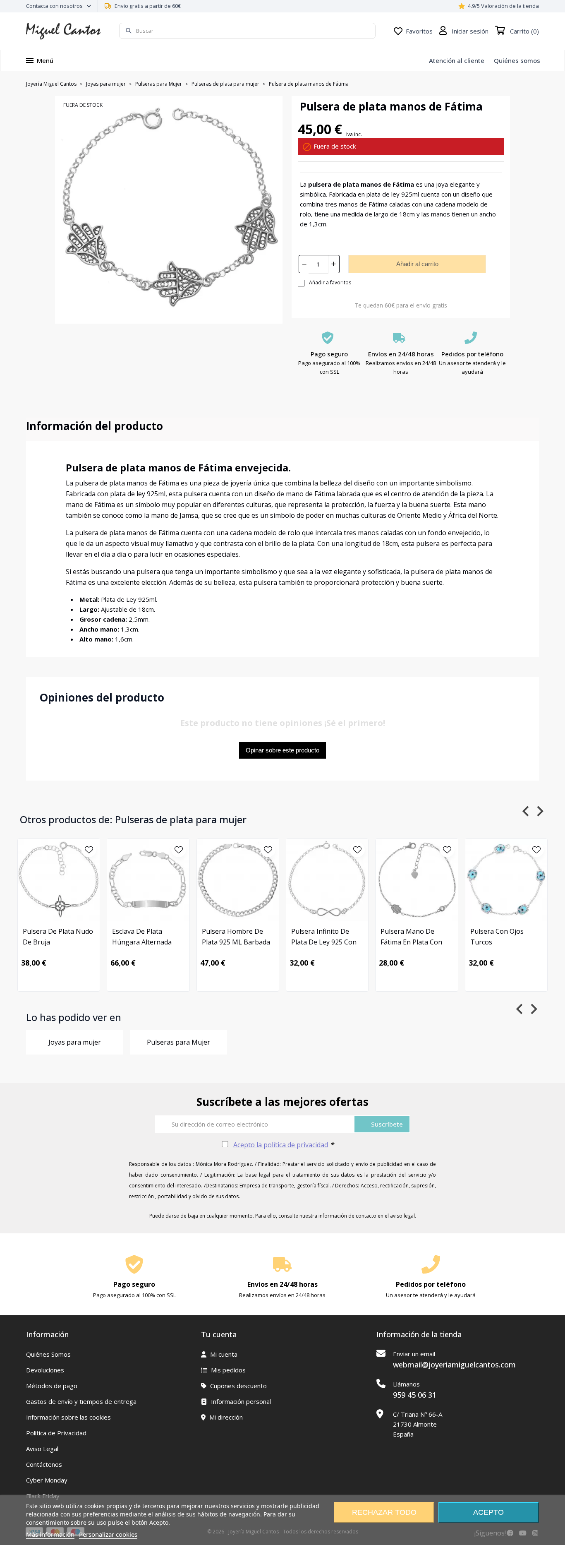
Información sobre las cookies (68, 1417)
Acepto (488, 1512)
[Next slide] (539, 811)
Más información (50, 1534)
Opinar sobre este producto (282, 750)
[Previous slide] (526, 811)
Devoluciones (45, 1370)
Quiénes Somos (48, 1354)
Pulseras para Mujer (178, 1042)
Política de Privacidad (56, 1433)
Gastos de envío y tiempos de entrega (81, 1401)
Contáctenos (44, 1464)
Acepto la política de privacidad (280, 1144)
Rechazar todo (384, 1512)
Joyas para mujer (74, 1042)
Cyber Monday (46, 1480)
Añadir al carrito (417, 263)
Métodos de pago (51, 1386)
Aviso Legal (42, 1448)
